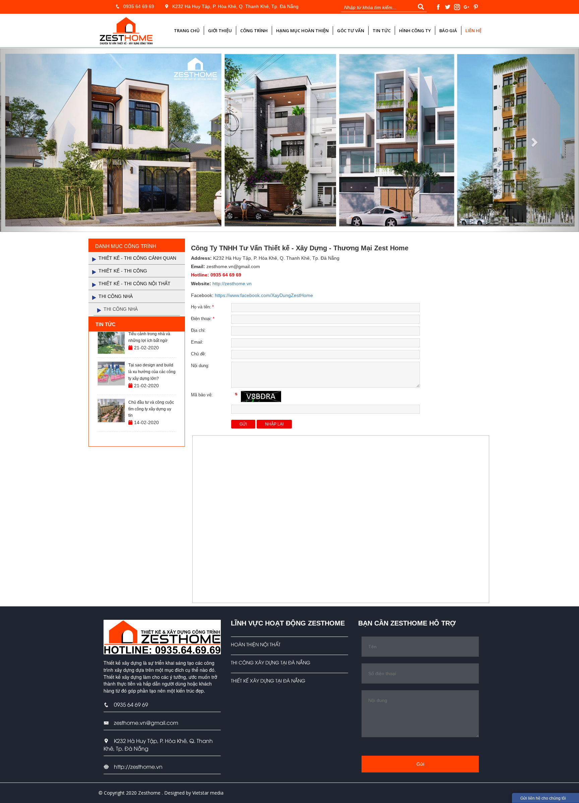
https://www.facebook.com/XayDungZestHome (264, 295)
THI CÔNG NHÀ (116, 296)
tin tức (382, 31)
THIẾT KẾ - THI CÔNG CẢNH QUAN (137, 258)
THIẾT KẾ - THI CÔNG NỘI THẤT (135, 283)
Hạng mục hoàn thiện (302, 31)
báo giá (448, 31)
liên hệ (473, 31)
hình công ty (415, 31)
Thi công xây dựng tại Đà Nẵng (270, 662)
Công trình (254, 31)
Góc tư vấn (350, 31)
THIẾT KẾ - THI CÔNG (123, 270)
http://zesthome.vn (232, 283)
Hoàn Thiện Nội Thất (255, 644)
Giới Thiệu (220, 31)
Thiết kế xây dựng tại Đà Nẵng (268, 680)
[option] (136, 342)
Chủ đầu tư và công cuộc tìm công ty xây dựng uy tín (151, 409)
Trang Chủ (187, 31)
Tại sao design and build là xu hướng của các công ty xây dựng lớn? (152, 372)
